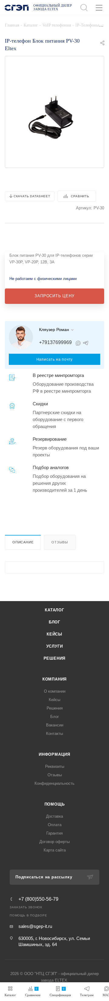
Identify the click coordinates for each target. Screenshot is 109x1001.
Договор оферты (54, 841)
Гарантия (54, 833)
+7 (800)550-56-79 (38, 899)
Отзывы (59, 542)
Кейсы (54, 634)
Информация (54, 754)
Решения (55, 658)
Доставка (54, 816)
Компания (54, 679)
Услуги (54, 646)
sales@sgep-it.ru (35, 926)
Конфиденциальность (54, 783)
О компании (54, 691)
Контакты (54, 733)
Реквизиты (54, 766)
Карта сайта (55, 850)
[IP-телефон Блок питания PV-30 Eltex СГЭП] (54, 117)
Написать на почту (54, 359)
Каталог (54, 610)
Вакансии (54, 725)
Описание (22, 542)
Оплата (54, 824)
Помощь (55, 804)
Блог (54, 622)
